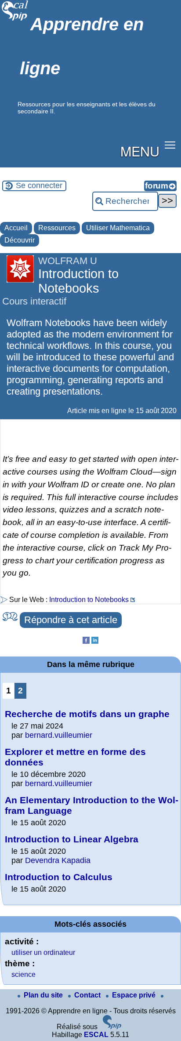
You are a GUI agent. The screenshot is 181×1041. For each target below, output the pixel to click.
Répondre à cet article (70, 619)
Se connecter (39, 185)
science (23, 974)
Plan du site (44, 995)
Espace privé (134, 995)
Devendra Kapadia (57, 860)
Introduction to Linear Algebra (71, 839)
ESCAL (96, 1034)
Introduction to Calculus (58, 877)
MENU (139, 150)
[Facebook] (86, 641)
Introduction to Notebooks (89, 599)
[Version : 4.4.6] (112, 1026)
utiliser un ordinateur (43, 952)
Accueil (16, 228)
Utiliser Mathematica (118, 228)
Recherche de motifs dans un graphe (87, 714)
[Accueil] (15, 19)
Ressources (57, 228)
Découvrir (19, 240)
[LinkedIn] (94, 641)
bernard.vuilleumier (58, 735)
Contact (88, 995)
